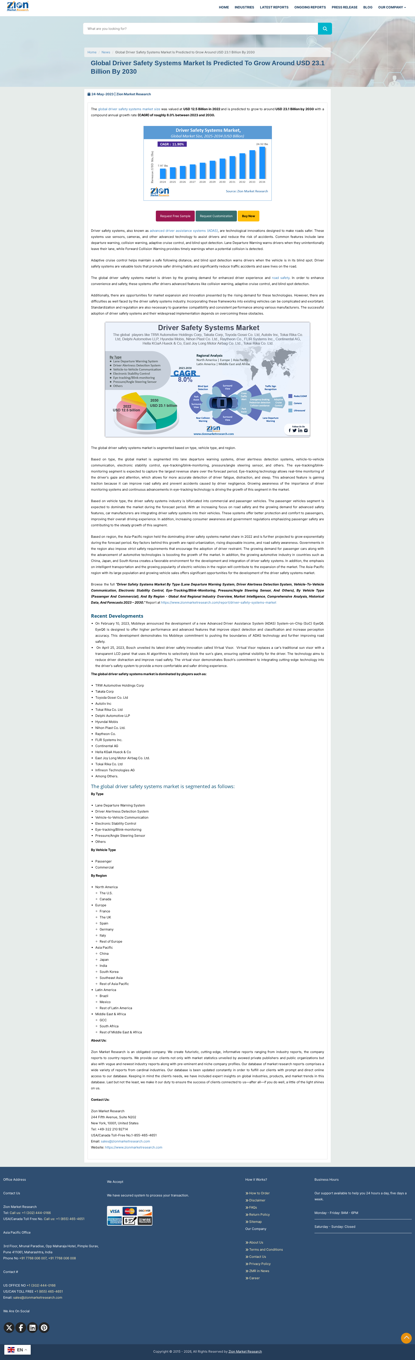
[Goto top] (406, 1338)
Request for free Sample (207, 48)
